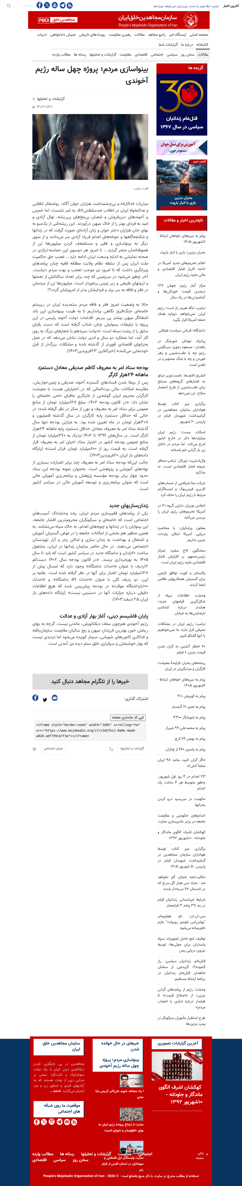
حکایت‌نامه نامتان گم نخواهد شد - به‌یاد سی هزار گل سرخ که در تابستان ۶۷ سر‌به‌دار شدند (181, 883)
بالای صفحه (201, 1154)
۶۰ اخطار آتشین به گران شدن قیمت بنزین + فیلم (181, 649)
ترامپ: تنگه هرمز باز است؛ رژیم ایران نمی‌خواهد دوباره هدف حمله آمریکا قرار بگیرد (181, 314)
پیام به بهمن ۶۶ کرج (190, 739)
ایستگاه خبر (177, 35)
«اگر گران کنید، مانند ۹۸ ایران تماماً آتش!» (181, 763)
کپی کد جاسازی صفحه (128, 717)
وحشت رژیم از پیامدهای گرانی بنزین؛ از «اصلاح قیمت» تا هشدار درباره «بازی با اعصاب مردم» (181, 998)
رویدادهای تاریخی (92, 35)
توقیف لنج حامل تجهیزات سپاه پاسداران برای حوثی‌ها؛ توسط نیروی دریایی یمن (181, 945)
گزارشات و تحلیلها (103, 55)
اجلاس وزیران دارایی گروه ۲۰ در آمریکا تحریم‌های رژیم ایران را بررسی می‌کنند (181, 512)
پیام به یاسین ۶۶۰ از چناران (185, 749)
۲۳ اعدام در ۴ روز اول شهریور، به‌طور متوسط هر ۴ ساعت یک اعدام (181, 783)
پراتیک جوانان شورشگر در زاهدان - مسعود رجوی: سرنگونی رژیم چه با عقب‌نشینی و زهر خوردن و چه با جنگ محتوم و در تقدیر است (181, 353)
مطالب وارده (61, 55)
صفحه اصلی (199, 35)
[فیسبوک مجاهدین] (40, 5)
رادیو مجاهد (157, 35)
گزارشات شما (168, 45)
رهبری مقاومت (120, 35)
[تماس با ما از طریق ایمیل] (67, 1122)
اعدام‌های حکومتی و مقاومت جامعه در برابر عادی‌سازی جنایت (181, 819)
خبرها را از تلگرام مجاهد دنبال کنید (90, 681)
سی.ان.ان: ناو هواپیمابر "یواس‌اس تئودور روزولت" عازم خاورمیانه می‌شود (181, 922)
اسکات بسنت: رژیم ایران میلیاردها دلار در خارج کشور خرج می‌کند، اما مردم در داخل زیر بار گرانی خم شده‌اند (181, 441)
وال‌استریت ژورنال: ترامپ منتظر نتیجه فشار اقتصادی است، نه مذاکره (181, 467)
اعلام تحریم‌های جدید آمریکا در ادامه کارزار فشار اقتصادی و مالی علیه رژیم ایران (181, 269)
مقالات (139, 35)
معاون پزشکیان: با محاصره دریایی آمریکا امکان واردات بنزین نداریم (181, 534)
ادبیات (42, 35)
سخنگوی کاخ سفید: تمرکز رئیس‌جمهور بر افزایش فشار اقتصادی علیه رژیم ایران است (181, 557)
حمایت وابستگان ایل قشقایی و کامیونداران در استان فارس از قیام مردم (124, 1164)
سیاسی (172, 55)
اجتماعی (157, 55)
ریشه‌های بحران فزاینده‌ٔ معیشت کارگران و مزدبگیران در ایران (181, 666)
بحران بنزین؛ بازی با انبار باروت (182, 253)
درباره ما (187, 45)
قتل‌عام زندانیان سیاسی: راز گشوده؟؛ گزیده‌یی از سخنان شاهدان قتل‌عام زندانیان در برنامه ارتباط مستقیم (181, 970)
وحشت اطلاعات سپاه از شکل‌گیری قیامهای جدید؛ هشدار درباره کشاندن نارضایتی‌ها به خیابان (181, 604)
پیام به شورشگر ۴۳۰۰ (189, 718)
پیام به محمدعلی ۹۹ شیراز (185, 728)
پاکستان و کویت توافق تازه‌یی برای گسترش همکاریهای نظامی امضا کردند (181, 579)
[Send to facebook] (35, 698)
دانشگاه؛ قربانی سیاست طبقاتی (181, 331)
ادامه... (55, 1091)
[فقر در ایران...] (90, 147)
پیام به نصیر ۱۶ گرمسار (188, 707)
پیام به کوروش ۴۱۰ (191, 696)
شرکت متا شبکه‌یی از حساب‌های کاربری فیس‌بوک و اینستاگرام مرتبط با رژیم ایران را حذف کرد (181, 489)
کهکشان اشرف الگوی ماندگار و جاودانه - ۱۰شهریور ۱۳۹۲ (181, 835)
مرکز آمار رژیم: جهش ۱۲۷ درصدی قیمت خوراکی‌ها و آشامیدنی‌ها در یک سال (181, 292)
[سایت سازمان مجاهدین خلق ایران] (119, 20)
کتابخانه (202, 45)
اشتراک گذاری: (136, 699)
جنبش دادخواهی (63, 35)
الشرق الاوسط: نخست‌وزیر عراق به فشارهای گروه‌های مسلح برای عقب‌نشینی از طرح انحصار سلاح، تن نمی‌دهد (181, 384)
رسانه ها (80, 55)
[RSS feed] (70, 5)
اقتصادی (141, 55)
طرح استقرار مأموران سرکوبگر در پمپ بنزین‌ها (181, 1021)
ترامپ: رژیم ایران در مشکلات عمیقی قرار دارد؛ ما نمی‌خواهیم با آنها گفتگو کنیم (181, 630)
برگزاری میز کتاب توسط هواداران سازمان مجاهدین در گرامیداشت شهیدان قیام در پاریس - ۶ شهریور (181, 413)
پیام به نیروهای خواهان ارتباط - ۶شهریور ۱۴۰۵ (181, 683)
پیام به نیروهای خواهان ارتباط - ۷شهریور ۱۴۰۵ (181, 239)
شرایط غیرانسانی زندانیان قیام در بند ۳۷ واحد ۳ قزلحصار (181, 903)
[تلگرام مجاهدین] (62, 5)
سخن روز (187, 55)
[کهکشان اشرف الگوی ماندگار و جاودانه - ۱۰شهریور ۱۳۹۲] (177, 1066)
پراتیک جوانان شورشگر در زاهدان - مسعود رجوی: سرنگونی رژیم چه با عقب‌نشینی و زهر (170, 6)
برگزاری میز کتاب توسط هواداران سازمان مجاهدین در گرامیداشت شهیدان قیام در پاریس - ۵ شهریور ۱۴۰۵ (181, 858)
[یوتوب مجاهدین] (54, 5)
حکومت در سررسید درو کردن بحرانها (181, 802)
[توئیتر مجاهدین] (47, 5)
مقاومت (125, 55)
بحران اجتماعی (53, 748)
